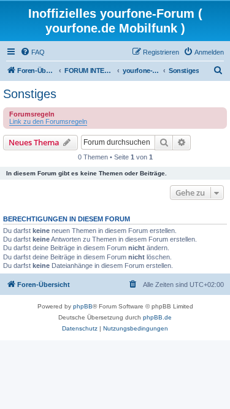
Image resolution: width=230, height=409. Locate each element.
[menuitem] (32, 52)
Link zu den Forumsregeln (48, 121)
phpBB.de (157, 317)
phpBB (83, 306)
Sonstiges (29, 94)
